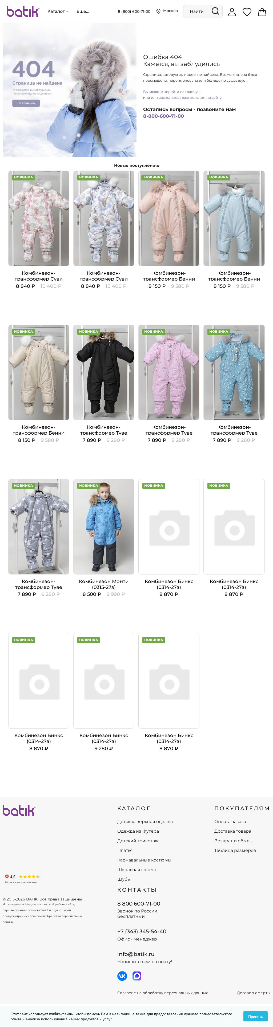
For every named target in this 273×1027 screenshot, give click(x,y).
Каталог (56, 11)
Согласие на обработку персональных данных (162, 993)
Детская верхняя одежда (145, 821)
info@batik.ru (136, 954)
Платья (125, 850)
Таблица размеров (235, 850)
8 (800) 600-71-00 (134, 11)
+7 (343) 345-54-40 (141, 931)
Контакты (137, 890)
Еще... (83, 11)
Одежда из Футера (138, 831)
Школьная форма (136, 869)
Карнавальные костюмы (144, 860)
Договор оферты (253, 993)
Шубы (124, 879)
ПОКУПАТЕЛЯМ (242, 808)
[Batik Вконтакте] (122, 976)
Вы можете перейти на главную (171, 91)
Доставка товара (232, 831)
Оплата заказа (230, 821)
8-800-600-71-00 (163, 116)
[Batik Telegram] (137, 976)
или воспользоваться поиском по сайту (186, 97)
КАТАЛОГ (134, 808)
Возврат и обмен (233, 841)
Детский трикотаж (137, 841)
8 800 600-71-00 (138, 903)
